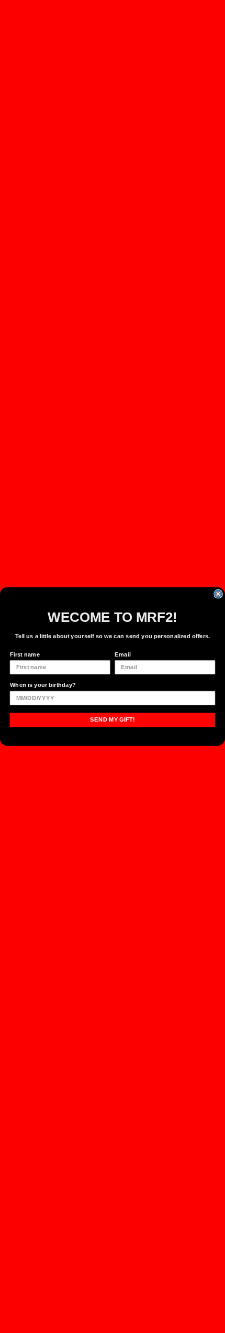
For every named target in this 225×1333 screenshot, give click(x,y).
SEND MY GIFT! (112, 719)
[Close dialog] (218, 594)
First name (25, 654)
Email (122, 654)
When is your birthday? (43, 685)
